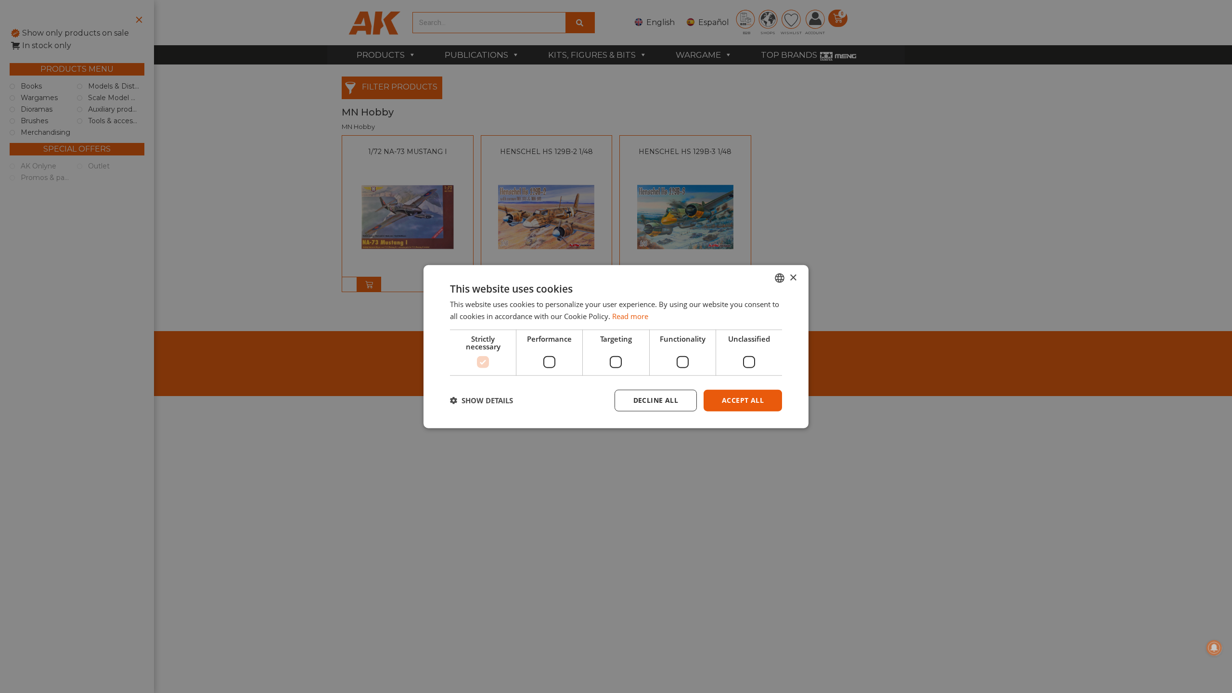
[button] (481, 400)
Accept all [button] (743, 400)
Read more (630, 316)
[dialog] (616, 346)
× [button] (792, 277)
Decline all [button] (655, 400)
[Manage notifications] (1214, 647)
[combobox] (779, 278)
